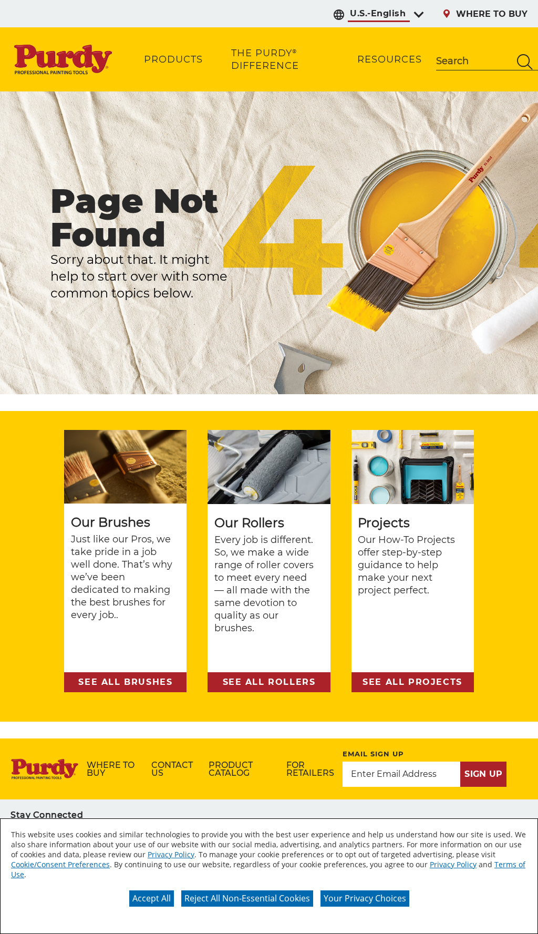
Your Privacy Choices (365, 898)
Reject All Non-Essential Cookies (247, 898)
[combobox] (474, 62)
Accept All (151, 898)
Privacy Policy (171, 854)
